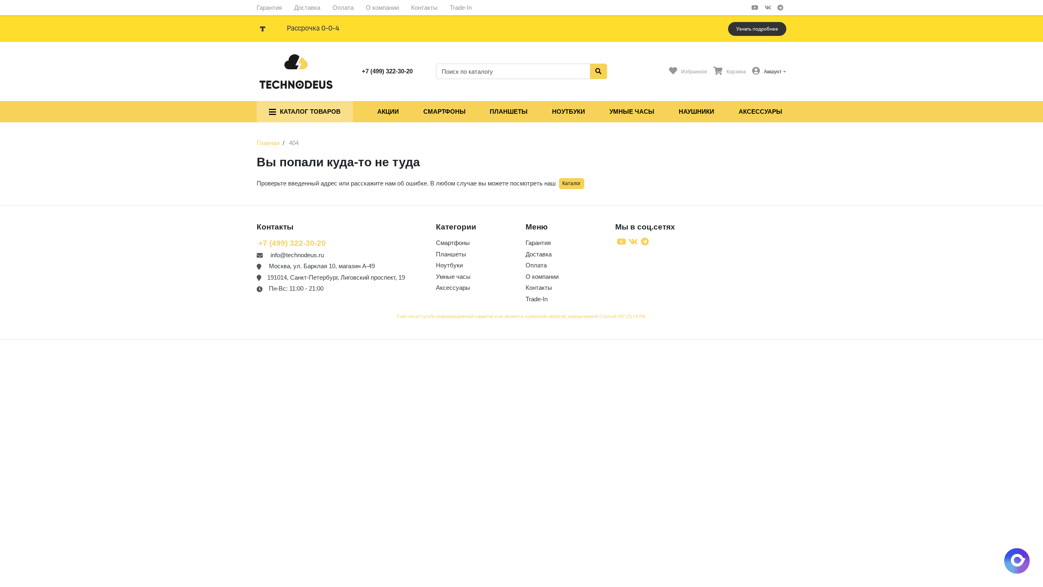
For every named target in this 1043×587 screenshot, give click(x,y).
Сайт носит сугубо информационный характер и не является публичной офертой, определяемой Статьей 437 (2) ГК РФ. (522, 316)
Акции (388, 111)
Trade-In (461, 7)
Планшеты (509, 111)
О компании (382, 7)
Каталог (571, 183)
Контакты (424, 7)
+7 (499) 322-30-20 (387, 71)
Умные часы (632, 111)
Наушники (696, 111)
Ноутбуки (568, 111)
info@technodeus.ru (297, 255)
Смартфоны (444, 111)
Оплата (343, 7)
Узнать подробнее (757, 29)
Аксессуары (760, 111)
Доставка (307, 7)
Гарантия (269, 7)
